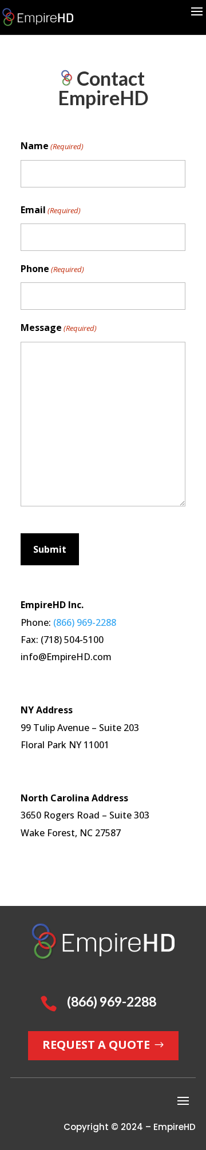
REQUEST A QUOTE (96, 1044)
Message (59, 327)
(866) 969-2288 (84, 622)
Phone (52, 268)
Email (51, 209)
